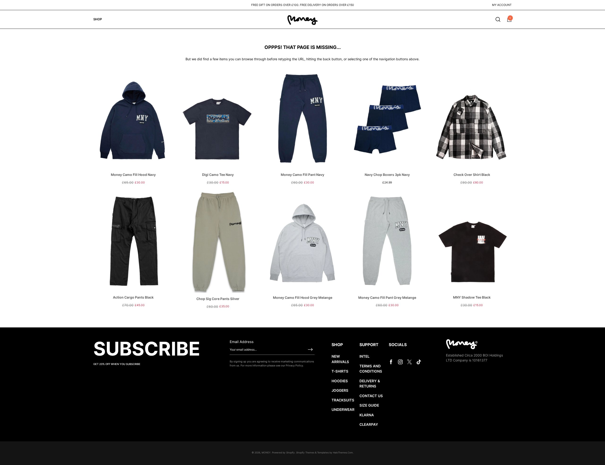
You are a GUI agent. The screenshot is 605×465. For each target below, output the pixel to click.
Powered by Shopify (283, 452)
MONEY (266, 452)
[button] (498, 19)
